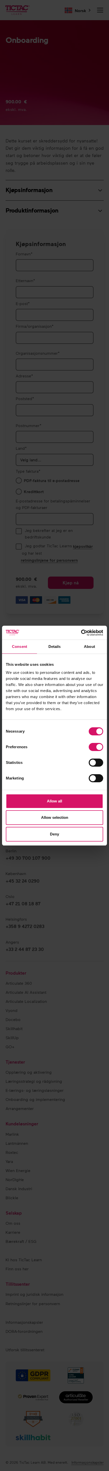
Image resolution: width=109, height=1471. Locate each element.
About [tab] (89, 646)
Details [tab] (54, 646)
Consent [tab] (19, 646)
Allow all (54, 801)
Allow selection (54, 817)
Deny (54, 834)
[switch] (96, 747)
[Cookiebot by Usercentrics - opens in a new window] (81, 632)
